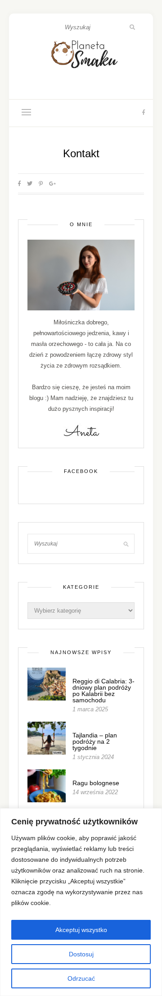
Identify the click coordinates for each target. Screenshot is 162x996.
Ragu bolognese (95, 783)
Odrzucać (81, 978)
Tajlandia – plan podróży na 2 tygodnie (94, 741)
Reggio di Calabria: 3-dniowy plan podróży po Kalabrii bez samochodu (103, 691)
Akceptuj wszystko (81, 929)
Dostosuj (81, 954)
